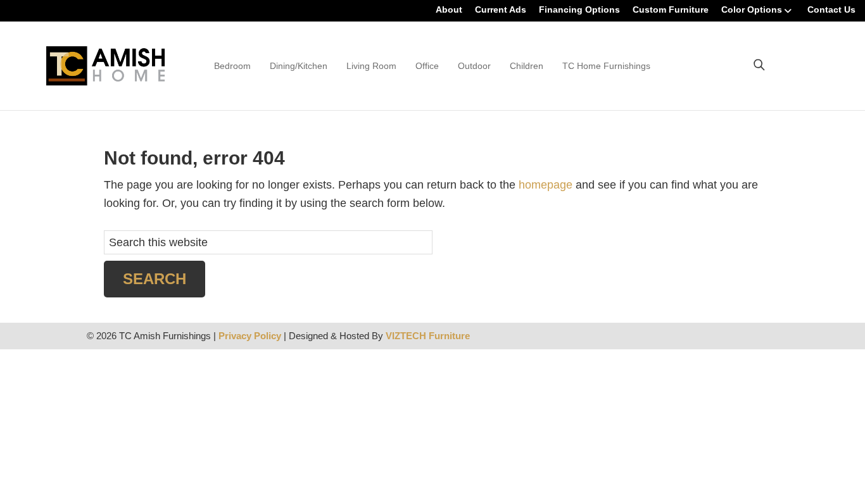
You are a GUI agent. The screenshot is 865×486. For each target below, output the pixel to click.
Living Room (371, 66)
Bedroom (232, 66)
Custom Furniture (671, 9)
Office (427, 66)
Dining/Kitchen (298, 66)
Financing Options (579, 9)
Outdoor (474, 66)
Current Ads (500, 9)
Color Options (751, 9)
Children (526, 66)
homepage (545, 184)
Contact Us (831, 9)
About (449, 9)
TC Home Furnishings (606, 66)
